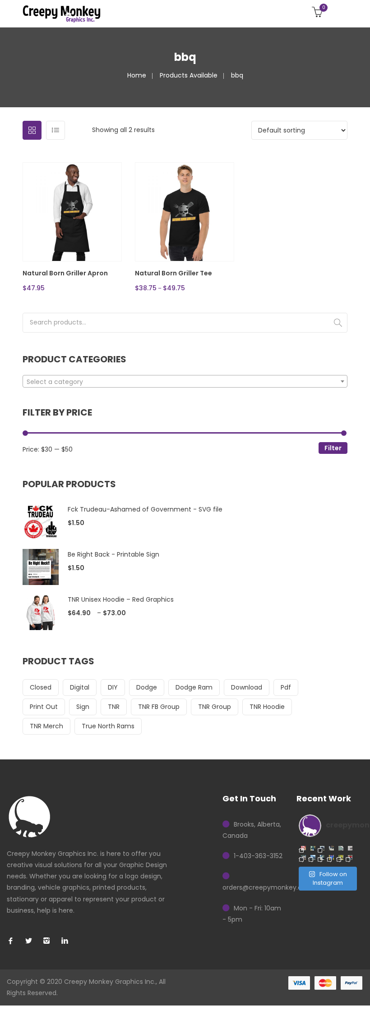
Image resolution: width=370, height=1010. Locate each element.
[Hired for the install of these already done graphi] (340, 857)
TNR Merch (46, 726)
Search (338, 322)
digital (79, 687)
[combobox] (185, 381)
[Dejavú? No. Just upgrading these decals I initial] (331, 857)
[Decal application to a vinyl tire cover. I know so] (322, 848)
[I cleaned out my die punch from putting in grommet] (350, 848)
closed (40, 687)
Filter (333, 447)
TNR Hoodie (267, 706)
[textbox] (185, 381)
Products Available (188, 75)
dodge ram (194, 687)
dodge (146, 687)
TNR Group (214, 706)
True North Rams (108, 726)
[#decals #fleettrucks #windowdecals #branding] (322, 857)
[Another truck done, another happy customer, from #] (303, 857)
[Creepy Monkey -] (62, 13)
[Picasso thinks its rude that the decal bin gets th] (312, 848)
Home (136, 75)
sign (82, 706)
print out (44, 706)
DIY (113, 687)
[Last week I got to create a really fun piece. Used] (312, 857)
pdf (286, 687)
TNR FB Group (159, 706)
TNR (114, 706)
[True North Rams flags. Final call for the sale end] (303, 848)
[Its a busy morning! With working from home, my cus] (331, 848)
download (246, 687)
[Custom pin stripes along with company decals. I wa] (350, 857)
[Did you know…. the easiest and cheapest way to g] (340, 848)
